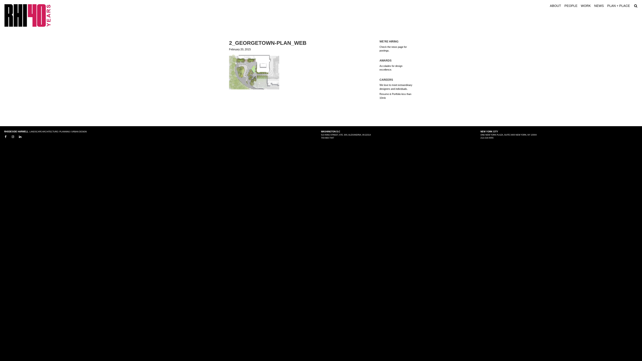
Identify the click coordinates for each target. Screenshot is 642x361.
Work (586, 6)
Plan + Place (618, 6)
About (555, 6)
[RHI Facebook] (6, 137)
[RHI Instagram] (13, 137)
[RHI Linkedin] (20, 137)
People (570, 6)
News (599, 6)
